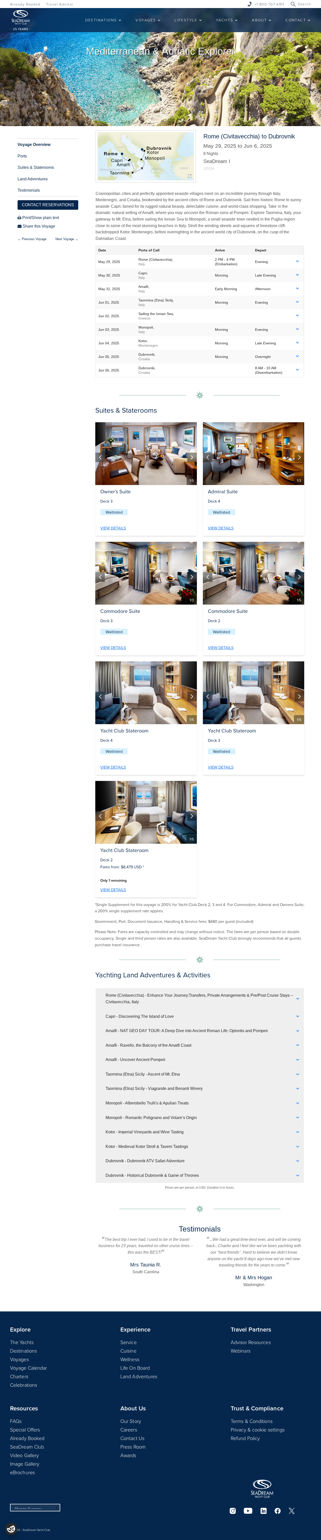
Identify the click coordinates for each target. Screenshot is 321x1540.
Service (128, 1342)
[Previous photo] (100, 457)
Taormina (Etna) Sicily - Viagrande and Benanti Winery (154, 1088)
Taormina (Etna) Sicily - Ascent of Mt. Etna (143, 1074)
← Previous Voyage (32, 239)
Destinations (23, 1350)
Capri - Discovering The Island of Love (140, 1016)
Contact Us (132, 1438)
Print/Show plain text (40, 218)
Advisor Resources (251, 1342)
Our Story (130, 1420)
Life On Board (135, 1367)
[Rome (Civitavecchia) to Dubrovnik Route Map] (146, 156)
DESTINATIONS (101, 20)
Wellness (129, 1359)
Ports (22, 156)
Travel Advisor (59, 4)
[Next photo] (192, 457)
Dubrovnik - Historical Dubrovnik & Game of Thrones (152, 1175)
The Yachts (22, 1342)
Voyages (19, 1359)
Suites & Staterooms (36, 167)
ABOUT (259, 20)
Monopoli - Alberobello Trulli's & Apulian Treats (147, 1103)
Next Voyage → (66, 239)
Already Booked (25, 4)
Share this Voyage (38, 226)
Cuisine (128, 1350)
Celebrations (23, 1384)
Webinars (241, 1350)
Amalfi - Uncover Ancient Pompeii (135, 1059)
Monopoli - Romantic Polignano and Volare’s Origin (151, 1118)
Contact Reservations (48, 205)
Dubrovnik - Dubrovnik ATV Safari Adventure (145, 1161)
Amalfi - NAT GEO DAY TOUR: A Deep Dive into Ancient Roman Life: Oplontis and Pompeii (187, 1031)
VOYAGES (145, 20)
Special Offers (25, 1429)
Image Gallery (24, 1463)
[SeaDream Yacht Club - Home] (262, 1489)
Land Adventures (33, 179)
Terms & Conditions (252, 1420)
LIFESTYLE (186, 20)
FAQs (16, 1420)
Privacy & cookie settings (258, 1429)
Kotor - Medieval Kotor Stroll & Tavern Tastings (147, 1146)
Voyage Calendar (28, 1367)
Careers (128, 1429)
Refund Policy (245, 1438)
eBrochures (22, 1472)
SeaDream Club (27, 1446)
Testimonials (29, 190)
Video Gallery (24, 1455)
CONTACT (295, 20)
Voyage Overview (34, 144)
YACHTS (224, 20)
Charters (19, 1376)
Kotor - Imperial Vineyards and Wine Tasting (145, 1132)
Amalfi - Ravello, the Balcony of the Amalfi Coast (148, 1045)
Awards (128, 1455)
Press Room (133, 1446)
